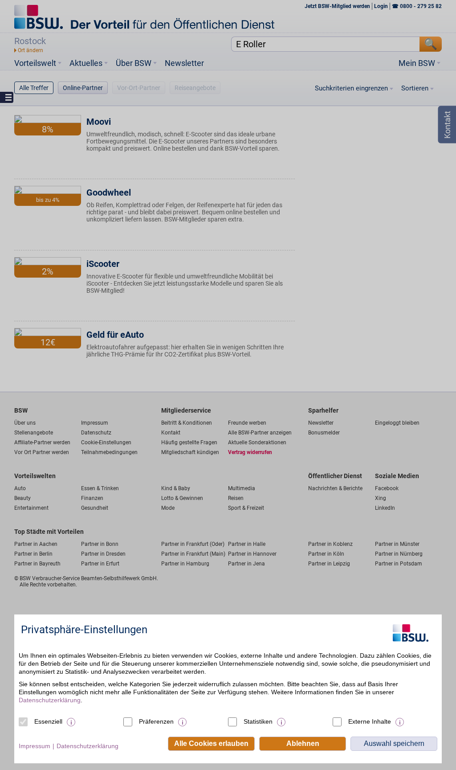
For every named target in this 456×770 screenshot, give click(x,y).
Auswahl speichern (394, 743)
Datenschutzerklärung (50, 700)
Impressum (34, 746)
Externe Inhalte (369, 721)
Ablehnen (302, 743)
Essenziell (48, 721)
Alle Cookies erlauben (211, 743)
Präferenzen (156, 721)
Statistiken (258, 721)
